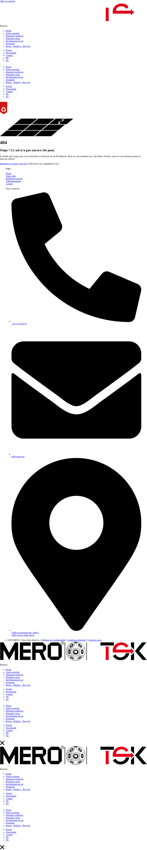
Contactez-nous (94, 640)
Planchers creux (13, 38)
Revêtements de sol (14, 41)
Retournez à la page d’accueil (13, 164)
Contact (9, 55)
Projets (9, 50)
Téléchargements (13, 181)
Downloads (11, 53)
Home (8, 31)
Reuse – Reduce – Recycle (18, 46)
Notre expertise (13, 33)
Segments (10, 43)
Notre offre (11, 176)
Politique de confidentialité (53, 640)
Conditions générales (76, 640)
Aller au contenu (7, 1)
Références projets (14, 178)
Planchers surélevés (14, 36)
